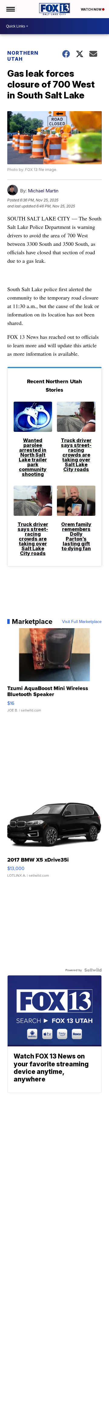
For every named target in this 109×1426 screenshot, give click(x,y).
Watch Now (91, 9)
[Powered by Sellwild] (93, 970)
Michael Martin (43, 191)
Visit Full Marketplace (82, 621)
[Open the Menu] (10, 9)
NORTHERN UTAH (22, 56)
